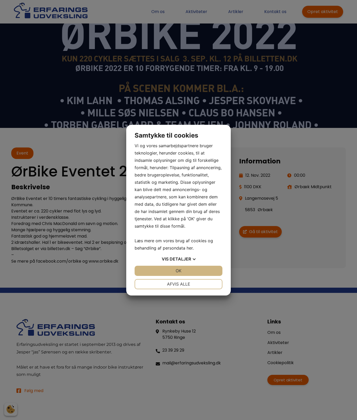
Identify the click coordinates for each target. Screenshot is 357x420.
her (190, 248)
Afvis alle (178, 284)
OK (178, 270)
